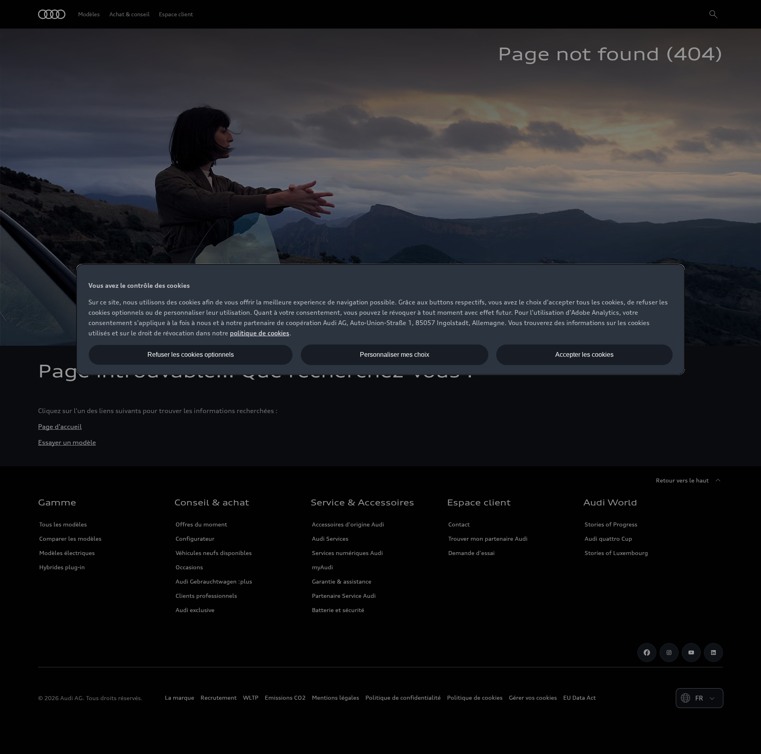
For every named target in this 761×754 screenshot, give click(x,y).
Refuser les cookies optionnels (190, 354)
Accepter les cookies (584, 354)
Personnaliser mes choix (394, 354)
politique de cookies (259, 333)
